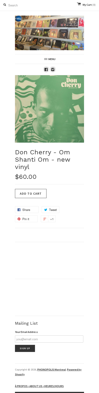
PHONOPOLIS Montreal (51, 369)
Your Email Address (26, 332)
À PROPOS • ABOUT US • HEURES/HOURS (39, 386)
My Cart (89, 4)
